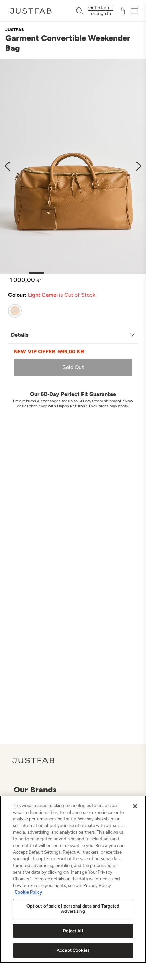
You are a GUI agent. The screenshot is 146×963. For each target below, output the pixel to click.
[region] (73, 879)
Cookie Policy (28, 892)
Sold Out (73, 367)
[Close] (135, 806)
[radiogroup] (66, 311)
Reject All (73, 930)
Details (20, 335)
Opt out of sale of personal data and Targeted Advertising (73, 908)
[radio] (15, 311)
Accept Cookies (73, 950)
